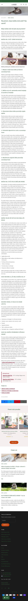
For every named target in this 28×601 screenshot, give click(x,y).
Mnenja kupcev (4, 552)
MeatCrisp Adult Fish (7, 375)
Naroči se (5, 524)
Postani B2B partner (5, 566)
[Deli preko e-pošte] (23, 401)
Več (2, 478)
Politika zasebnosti (5, 584)
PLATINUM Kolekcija (5, 563)
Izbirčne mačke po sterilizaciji (8, 388)
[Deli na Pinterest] (17, 401)
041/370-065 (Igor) (7, 572)
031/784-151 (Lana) (7, 574)
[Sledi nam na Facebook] (2, 588)
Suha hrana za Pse (5, 532)
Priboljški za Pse (5, 536)
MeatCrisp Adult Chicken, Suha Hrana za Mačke (9, 431)
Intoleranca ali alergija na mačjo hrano (10, 390)
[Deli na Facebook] (4, 401)
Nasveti (3, 559)
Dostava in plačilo (5, 550)
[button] (21, 4)
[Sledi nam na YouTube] (8, 588)
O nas (2, 548)
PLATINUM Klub (4, 561)
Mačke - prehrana (11, 17)
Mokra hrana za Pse (5, 534)
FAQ (2, 557)
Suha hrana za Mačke (6, 539)
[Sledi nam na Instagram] (5, 588)
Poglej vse (14, 442)
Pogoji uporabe (4, 582)
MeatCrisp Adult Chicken (8, 379)
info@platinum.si (6, 576)
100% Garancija (4, 554)
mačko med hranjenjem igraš (8, 362)
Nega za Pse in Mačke (6, 541)
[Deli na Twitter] (11, 401)
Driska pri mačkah (6, 392)
